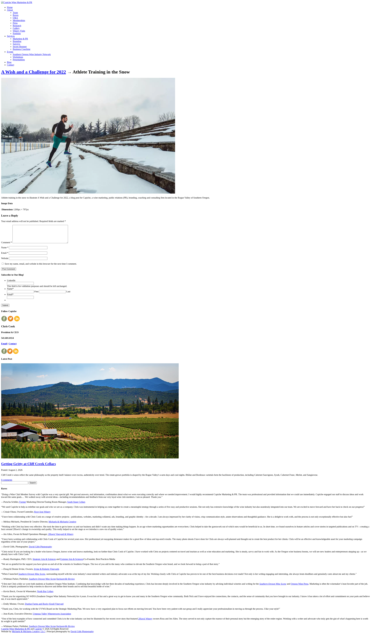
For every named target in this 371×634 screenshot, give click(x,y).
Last (68, 291)
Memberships (19, 20)
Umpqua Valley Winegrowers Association (52, 614)
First (36, 291)
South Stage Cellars (76, 502)
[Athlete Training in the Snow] (88, 193)
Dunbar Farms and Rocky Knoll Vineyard (44, 604)
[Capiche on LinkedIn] (17, 320)
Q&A (15, 18)
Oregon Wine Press (299, 584)
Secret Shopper (20, 46)
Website (4, 258)
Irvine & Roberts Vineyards (46, 569)
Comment (6, 242)
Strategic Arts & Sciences (44, 559)
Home (10, 7)
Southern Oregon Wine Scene (31, 574)
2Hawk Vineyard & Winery (60, 534)
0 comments (6, 480)
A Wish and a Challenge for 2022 (33, 71)
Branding (17, 41)
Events (10, 52)
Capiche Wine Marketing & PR (15, 629)
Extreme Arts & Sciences (71, 559)
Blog (9, 62)
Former (22, 502)
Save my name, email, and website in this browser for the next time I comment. (41, 264)
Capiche (38, 629)
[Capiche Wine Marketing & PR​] (16, 2)
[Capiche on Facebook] (4, 320)
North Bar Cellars (45, 591)
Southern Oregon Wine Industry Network (32, 54)
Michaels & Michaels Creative (62, 521)
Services (11, 36)
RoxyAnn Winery (42, 512)
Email (4, 253)
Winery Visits (19, 31)
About (10, 10)
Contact (10, 65)
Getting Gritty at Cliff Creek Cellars (28, 464)
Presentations (19, 59)
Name (4, 247)
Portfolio (17, 33)
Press (15, 23)
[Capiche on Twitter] (10, 320)
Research (17, 25)
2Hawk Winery (145, 618)
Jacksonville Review (65, 579)
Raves (15, 15)
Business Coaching (21, 49)
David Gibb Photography (40, 546)
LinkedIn (11, 280)
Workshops (18, 57)
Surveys (16, 44)
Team (15, 12)
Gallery (16, 28)
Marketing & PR (20, 38)
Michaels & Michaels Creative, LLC (28, 631)
